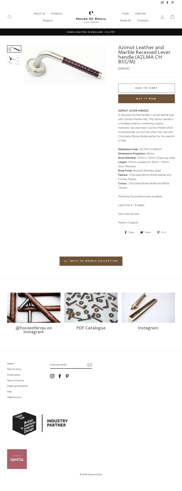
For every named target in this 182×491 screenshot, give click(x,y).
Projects (48, 20)
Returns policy (14, 369)
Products (56, 13)
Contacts (142, 20)
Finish (125, 13)
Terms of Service (15, 380)
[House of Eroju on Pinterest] (67, 376)
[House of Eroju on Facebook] (60, 376)
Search (10, 363)
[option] (91, 32)
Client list (140, 13)
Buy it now (146, 98)
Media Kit (125, 20)
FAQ (9, 391)
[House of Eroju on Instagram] (52, 376)
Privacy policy (13, 374)
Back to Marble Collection (93, 261)
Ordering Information (17, 386)
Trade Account (14, 397)
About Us (39, 13)
